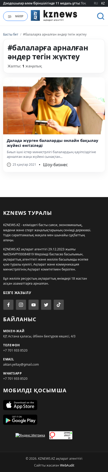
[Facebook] (8, 305)
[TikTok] (58, 305)
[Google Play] (54, 420)
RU (96, 3)
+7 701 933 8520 (15, 350)
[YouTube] (33, 305)
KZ (103, 3)
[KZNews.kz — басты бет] (54, 15)
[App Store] (54, 405)
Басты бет (10, 34)
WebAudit (67, 465)
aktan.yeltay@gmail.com (21, 364)
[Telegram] (46, 305)
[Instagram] (21, 305)
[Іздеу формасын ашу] (100, 16)
